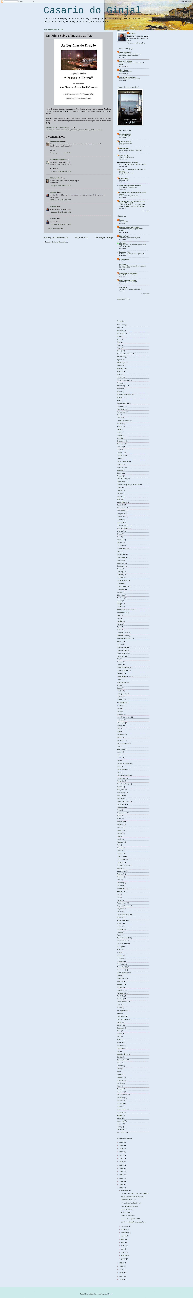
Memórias (120, 793)
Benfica (119, 435)
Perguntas (120, 909)
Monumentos (121, 813)
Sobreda (120, 1042)
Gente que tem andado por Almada (130, 150)
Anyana (119, 383)
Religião (119, 987)
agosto (123, 1236)
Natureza (120, 842)
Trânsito (120, 1106)
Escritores (120, 598)
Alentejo (120, 351)
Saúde (119, 1022)
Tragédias (120, 1103)
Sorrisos (120, 1066)
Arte (118, 391)
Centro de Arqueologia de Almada (128, 484)
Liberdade (120, 749)
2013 (121, 1185)
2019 (121, 1165)
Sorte (119, 1069)
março (123, 1252)
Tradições (120, 1098)
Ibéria (119, 708)
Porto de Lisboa (122, 944)
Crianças (120, 531)
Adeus (119, 339)
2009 (121, 1269)
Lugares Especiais (123, 763)
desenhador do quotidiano (128, 273)
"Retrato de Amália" (125, 72)
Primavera (120, 961)
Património (121, 888)
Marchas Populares (123, 775)
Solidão (119, 1057)
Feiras (119, 627)
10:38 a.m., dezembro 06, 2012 (60, 212)
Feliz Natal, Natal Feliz (128, 1200)
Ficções (119, 644)
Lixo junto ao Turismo (126, 173)
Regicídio (120, 981)
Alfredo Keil (121, 357)
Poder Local (121, 920)
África (119, 342)
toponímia (120, 1092)
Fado (119, 615)
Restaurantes (121, 993)
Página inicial (81, 237)
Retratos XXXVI (124, 180)
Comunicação (121, 508)
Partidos (120, 883)
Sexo (118, 1037)
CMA (118, 499)
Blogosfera (121, 441)
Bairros (119, 418)
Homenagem (121, 702)
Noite (119, 845)
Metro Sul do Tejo (123, 801)
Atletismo (120, 406)
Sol (118, 1051)
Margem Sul (121, 778)
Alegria (119, 348)
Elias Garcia (121, 595)
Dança (119, 551)
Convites (120, 519)
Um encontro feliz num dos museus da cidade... (131, 64)
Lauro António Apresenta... (128, 280)
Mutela (119, 836)
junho (123, 1242)
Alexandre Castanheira (124, 354)
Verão (119, 1118)
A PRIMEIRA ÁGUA (125, 136)
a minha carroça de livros (127, 77)
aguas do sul (123, 155)
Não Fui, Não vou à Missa (129, 1206)
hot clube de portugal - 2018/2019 (130, 289)
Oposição (120, 862)
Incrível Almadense (123, 717)
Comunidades (121, 511)
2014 (121, 1181)
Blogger (110, 1294)
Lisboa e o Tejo (124, 252)
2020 (121, 1162)
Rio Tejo (87, 130)
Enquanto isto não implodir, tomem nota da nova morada (132, 245)
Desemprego (121, 557)
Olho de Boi (121, 856)
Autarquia (120, 409)
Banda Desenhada (123, 421)
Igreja (119, 711)
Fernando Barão (122, 633)
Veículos (120, 1115)
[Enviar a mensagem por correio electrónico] (73, 127)
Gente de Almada (123, 668)
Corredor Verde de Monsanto (128, 275)
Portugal (120, 946)
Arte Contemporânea (124, 394)
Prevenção (120, 958)
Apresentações (122, 386)
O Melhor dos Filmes (128, 1216)
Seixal (119, 1031)
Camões (120, 464)
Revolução (120, 996)
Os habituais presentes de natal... (130, 79)
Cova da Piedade (122, 528)
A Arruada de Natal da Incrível (131, 1203)
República (120, 990)
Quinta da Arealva (123, 973)
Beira (119, 429)
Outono (119, 868)
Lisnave (119, 755)
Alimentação (121, 362)
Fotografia (120, 656)
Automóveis (121, 412)
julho (123, 1239)
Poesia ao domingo (125, 143)
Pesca (119, 912)
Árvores (119, 397)
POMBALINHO (124, 178)
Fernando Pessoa (123, 636)
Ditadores (120, 577)
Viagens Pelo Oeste (125, 61)
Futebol (119, 662)
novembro (125, 1226)
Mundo (119, 827)
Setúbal (119, 1034)
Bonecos (120, 447)
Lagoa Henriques (123, 743)
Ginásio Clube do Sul (124, 676)
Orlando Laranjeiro (123, 865)
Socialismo (120, 1045)
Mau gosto (120, 790)
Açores (119, 336)
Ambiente (120, 368)
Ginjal (119, 679)
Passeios (120, 886)
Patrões (119, 891)
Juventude (120, 740)
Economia (120, 583)
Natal (119, 839)
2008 (121, 1273)
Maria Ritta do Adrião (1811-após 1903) (132, 254)
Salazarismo (121, 1016)
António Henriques (123, 380)
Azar (118, 415)
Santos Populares (123, 1019)
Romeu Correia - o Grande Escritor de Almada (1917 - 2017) (132, 202)
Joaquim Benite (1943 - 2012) (130, 1219)
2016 (121, 1175)
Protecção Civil (122, 967)
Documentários (122, 580)
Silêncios (120, 1039)
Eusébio (119, 607)
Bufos (119, 450)
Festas (119, 641)
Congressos (121, 514)
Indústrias (120, 720)
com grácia (123, 287)
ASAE (119, 400)
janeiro (123, 1259)
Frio (118, 659)
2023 (121, 1152)
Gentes (119, 673)
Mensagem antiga (104, 237)
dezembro (125, 1191)
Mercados (120, 798)
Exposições (121, 612)
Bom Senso (121, 444)
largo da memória (125, 52)
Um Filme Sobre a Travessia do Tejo (133, 1222)
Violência (120, 1130)
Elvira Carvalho (55, 178)
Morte (119, 816)
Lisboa (121, 220)
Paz (118, 894)
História (119, 700)
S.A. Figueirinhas (122, 1010)
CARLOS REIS (123, 222)
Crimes (119, 534)
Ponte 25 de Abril (123, 938)
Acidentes (120, 333)
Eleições (120, 592)
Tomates (120, 1089)
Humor (119, 705)
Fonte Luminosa (122, 653)
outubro (124, 1229)
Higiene (119, 697)
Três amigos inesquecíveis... (128, 187)
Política (119, 929)
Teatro (119, 1074)
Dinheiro (120, 575)
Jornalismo (120, 734)
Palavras (120, 874)
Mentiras (120, 795)
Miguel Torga (121, 804)
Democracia (121, 554)
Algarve (119, 360)
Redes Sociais (121, 978)
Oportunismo (121, 859)
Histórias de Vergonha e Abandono (132, 1196)
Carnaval (120, 476)
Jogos (119, 731)
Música (119, 833)
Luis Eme (53, 192)
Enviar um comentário (55, 229)
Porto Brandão (122, 941)
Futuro (119, 665)
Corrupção (120, 522)
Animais (119, 377)
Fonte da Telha (122, 650)
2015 (121, 1178)
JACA (118, 729)
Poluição (120, 932)
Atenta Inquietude (125, 134)
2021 (121, 1158)
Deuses (119, 569)
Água (119, 345)
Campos (120, 470)
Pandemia (120, 877)
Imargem (120, 714)
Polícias (119, 926)
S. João (119, 1008)
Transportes (121, 1109)
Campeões (120, 467)
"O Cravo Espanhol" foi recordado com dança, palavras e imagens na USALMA (132, 205)
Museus (119, 830)
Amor (119, 374)
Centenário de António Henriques (130, 185)
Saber (119, 1013)
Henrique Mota (122, 694)
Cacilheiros (74, 130)
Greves (119, 685)
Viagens (119, 1124)
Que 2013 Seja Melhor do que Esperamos (135, 1193)
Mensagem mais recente (56, 237)
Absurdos (120, 331)
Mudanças (120, 822)
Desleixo (120, 560)
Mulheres (120, 824)
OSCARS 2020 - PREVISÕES (128, 282)
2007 (121, 1276)
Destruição (120, 566)
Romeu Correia (122, 1002)
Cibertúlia (122, 243)
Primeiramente (124, 259)
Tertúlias (99, 130)
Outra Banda (121, 871)
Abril (118, 328)
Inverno (119, 726)
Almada (57, 130)
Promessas (121, 964)
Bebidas (120, 426)
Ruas (118, 1005)
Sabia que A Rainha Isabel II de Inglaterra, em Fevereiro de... (132, 267)
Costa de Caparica (123, 525)
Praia (119, 952)
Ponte (119, 935)
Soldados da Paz (122, 1054)
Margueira (120, 781)
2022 (121, 1155)
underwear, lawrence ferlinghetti (129, 238)
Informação (121, 723)
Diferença (120, 572)
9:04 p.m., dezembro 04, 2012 (60, 153)
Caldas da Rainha (122, 461)
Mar (118, 772)
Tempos (120, 1080)
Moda (119, 810)
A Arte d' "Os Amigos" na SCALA (129, 196)
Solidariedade (121, 1060)
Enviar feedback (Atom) (60, 242)
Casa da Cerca (122, 479)
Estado (119, 601)
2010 (121, 1266)
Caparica (120, 473)
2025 (121, 1145)
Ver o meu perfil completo (136, 43)
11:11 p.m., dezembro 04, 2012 (60, 171)
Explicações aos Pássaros (125, 609)
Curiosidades (121, 548)
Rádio (119, 976)
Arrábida (120, 389)
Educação (120, 589)
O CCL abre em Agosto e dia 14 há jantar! (132, 164)
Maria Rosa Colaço (123, 784)
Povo (119, 949)
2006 (121, 1279)
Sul (118, 1071)
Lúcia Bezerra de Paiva (58, 159)
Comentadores (122, 502)
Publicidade (121, 970)
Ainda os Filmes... (126, 1212)
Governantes (121, 682)
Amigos (119, 371)
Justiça (119, 737)
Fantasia (120, 624)
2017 (121, 1171)
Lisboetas (122, 264)
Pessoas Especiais (123, 915)
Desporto (120, 563)
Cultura (119, 546)
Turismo (120, 1112)
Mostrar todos (145, 211)
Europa (119, 604)
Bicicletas (120, 438)
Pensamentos (121, 903)
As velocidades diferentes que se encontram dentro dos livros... (130, 55)
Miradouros (121, 807)
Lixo (118, 761)
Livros (119, 758)
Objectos (120, 848)
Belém (119, 432)
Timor (119, 1086)
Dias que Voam (124, 236)
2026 (121, 1142)
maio (123, 1246)
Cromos (119, 543)
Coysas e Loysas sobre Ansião (129, 227)
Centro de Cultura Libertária (128, 163)
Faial (118, 618)
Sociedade (120, 1048)
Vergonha (120, 1121)
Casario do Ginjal (92, 10)
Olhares (119, 853)
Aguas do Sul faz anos (126, 157)
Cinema (81, 130)
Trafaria (120, 1100)
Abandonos (121, 325)
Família (119, 621)
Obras (119, 851)
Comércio (120, 505)
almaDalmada (123, 148)
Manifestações (122, 769)
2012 (121, 1188)
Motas (119, 819)
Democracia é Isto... (127, 1209)
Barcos (119, 424)
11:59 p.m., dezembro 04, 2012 (60, 185)
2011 (121, 1263)
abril (123, 1249)
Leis (118, 746)
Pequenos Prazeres (123, 906)
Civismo (119, 496)
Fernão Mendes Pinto (124, 639)
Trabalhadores (122, 1095)
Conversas (120, 517)
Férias (119, 630)
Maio (118, 766)
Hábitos (119, 691)
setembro (124, 1233)
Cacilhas (119, 453)
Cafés (119, 458)
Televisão (120, 1077)
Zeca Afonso (121, 1132)
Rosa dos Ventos (56, 141)
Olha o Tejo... (123, 70)
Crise (118, 537)
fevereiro (124, 1255)
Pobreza (120, 917)
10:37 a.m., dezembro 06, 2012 (60, 200)
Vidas (119, 1127)
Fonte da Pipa (121, 647)
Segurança (120, 1028)
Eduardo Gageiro (123, 586)
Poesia (119, 923)
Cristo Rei (120, 540)
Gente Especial (122, 670)
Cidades (119, 490)
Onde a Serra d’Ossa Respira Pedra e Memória (131, 229)
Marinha (120, 787)
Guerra (119, 688)
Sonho (119, 1063)
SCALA (93, 130)
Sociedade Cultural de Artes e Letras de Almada (132, 193)
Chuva (119, 487)
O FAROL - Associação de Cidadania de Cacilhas (132, 170)
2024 (121, 1149)
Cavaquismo (121, 482)
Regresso (120, 984)
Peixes (119, 900)
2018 (121, 1168)
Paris (118, 880)
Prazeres (120, 955)
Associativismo (65, 130)
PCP (118, 897)
